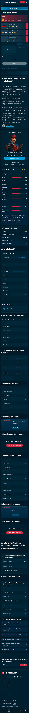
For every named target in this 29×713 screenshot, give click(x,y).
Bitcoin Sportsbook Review (14, 30)
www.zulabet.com (22, 257)
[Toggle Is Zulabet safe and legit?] (26, 649)
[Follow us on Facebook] (15, 677)
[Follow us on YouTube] (21, 677)
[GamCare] (14, 701)
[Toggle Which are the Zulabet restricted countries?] (26, 644)
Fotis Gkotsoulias (10, 125)
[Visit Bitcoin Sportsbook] (4, 32)
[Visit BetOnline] (4, 39)
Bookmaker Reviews (8, 5)
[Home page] (1, 5)
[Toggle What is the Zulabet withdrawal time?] (26, 634)
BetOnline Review (12, 37)
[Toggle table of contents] (26, 73)
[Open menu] (2, 2)
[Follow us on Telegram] (8, 677)
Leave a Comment (14, 158)
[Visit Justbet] (4, 26)
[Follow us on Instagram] (18, 677)
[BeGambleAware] (6, 701)
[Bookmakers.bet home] (10, 2)
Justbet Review (12, 24)
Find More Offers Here (14, 445)
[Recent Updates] (27, 2)
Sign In (22, 2)
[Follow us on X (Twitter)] (11, 677)
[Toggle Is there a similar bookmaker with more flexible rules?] (26, 629)
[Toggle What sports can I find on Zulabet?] (26, 639)
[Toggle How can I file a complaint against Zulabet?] (26, 623)
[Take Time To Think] (7, 704)
